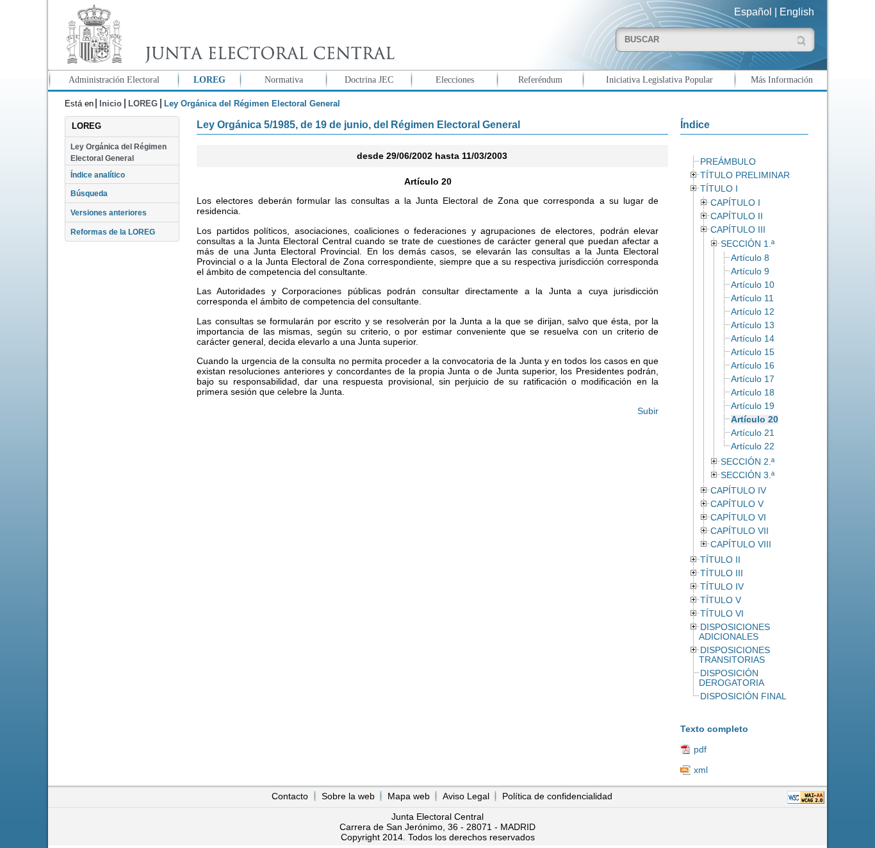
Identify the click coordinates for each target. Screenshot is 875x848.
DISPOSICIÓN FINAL (743, 696)
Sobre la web (348, 796)
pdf (700, 749)
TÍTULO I (719, 189)
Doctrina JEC (369, 79)
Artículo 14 (752, 339)
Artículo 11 (752, 298)
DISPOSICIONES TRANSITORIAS (734, 655)
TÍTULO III (721, 573)
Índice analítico (97, 174)
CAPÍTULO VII (739, 531)
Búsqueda (89, 193)
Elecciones (455, 79)
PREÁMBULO (728, 162)
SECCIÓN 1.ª (747, 244)
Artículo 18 (752, 392)
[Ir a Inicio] (227, 34)
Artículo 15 (752, 352)
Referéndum (540, 79)
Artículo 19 (752, 406)
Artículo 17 (752, 379)
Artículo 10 (752, 285)
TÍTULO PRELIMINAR (745, 175)
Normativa (284, 79)
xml (701, 770)
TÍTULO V (720, 600)
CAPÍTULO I (735, 203)
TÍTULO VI (722, 614)
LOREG (209, 79)
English (797, 11)
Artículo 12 (752, 312)
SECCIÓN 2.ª (747, 462)
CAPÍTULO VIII (740, 544)
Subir (647, 411)
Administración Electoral (114, 79)
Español (753, 11)
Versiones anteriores (108, 212)
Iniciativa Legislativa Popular (659, 79)
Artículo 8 (750, 258)
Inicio (110, 103)
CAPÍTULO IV (738, 490)
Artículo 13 (752, 325)
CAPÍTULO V (737, 504)
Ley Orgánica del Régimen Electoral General (118, 152)
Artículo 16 (752, 365)
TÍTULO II (720, 560)
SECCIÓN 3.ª (747, 475)
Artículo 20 (754, 419)
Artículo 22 (752, 446)
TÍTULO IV (722, 587)
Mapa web (409, 796)
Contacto (290, 796)
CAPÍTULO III (737, 230)
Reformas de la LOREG (112, 232)
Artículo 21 (752, 433)
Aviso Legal (466, 796)
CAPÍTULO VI (738, 517)
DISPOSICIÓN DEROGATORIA (731, 678)
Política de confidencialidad (557, 796)
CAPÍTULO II (736, 216)
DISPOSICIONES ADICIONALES (734, 632)
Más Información (782, 79)
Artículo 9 (750, 271)
